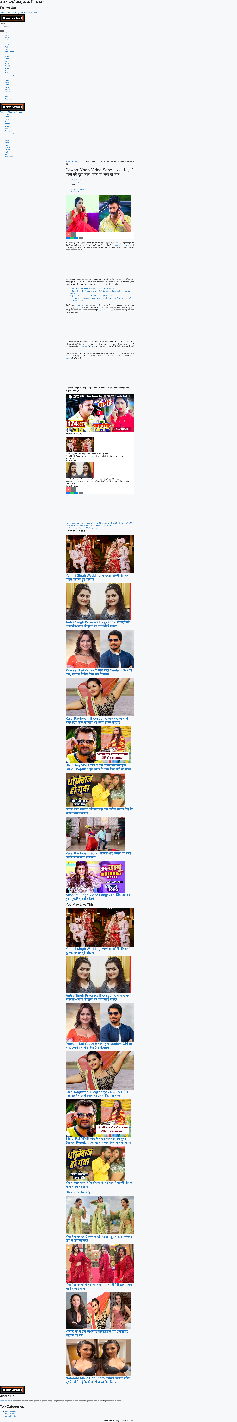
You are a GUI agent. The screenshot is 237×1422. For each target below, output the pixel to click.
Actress (7, 37)
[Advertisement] (100, 265)
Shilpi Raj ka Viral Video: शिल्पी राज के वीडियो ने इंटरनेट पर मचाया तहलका (93, 289)
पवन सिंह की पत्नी (84, 346)
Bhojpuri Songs (121, 245)
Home (7, 33)
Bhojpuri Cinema (81, 305)
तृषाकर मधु (69, 358)
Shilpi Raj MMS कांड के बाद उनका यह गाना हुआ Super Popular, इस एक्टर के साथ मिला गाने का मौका (98, 767)
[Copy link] (81, 238)
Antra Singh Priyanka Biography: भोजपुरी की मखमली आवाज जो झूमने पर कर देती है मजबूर (92, 479)
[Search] (2, 31)
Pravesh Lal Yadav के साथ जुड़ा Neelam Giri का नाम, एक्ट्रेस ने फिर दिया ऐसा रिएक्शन (99, 672)
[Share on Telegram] (76, 238)
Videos (7, 42)
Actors (7, 40)
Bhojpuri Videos (78, 161)
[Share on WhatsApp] (72, 238)
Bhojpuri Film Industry (105, 310)
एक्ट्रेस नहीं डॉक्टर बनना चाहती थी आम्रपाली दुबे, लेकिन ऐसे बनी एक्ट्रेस (91, 296)
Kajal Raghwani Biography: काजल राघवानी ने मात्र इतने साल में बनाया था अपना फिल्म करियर (97, 720)
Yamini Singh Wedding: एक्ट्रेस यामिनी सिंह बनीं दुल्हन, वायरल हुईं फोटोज (87, 454)
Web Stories (9, 52)
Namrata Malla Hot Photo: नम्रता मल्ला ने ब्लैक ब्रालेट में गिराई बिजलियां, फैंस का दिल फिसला (98, 1380)
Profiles (7, 47)
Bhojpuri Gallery (78, 1192)
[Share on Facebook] (68, 238)
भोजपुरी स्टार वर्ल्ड (5, 1401)
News (7, 35)
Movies (7, 44)
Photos (7, 49)
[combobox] (14, 27)
